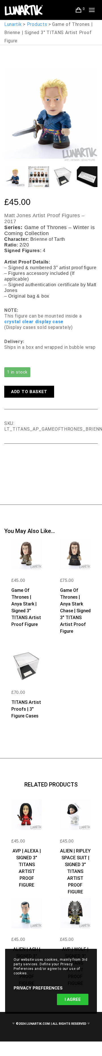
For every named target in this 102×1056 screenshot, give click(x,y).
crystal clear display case (33, 321)
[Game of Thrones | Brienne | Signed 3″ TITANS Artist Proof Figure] (8, 459)
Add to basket (29, 391)
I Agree (73, 999)
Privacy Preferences (38, 988)
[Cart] (78, 10)
